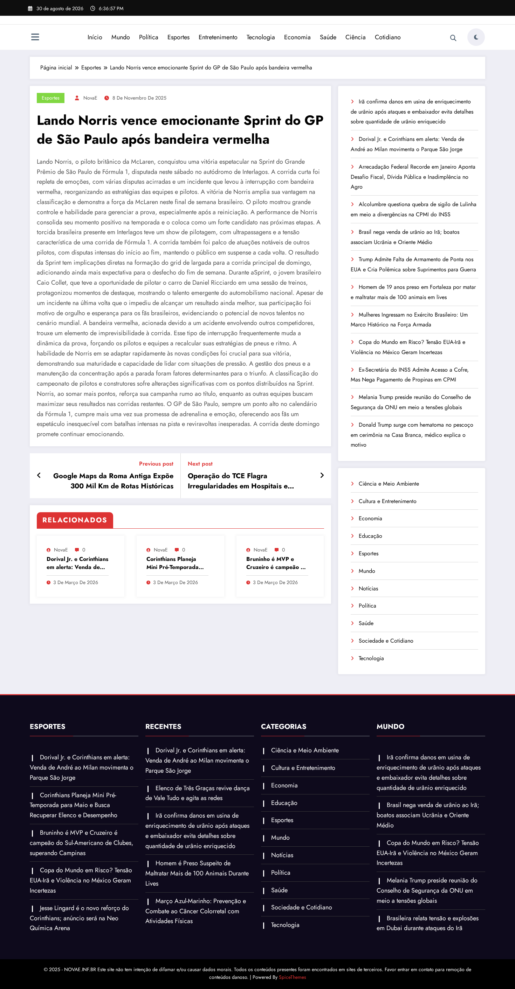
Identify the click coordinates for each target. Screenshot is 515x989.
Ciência (355, 37)
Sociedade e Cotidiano (386, 641)
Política (148, 37)
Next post (200, 463)
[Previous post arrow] (39, 475)
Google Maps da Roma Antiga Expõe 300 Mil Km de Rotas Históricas (113, 481)
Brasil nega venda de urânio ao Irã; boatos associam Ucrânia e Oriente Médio (428, 815)
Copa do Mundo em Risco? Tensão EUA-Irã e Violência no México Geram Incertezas (81, 880)
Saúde (328, 37)
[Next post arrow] (322, 475)
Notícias (368, 588)
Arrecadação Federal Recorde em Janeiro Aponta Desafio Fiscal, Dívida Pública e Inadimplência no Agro (413, 177)
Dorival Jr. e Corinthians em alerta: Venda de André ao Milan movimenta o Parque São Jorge (77, 563)
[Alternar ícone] (35, 38)
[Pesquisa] (453, 38)
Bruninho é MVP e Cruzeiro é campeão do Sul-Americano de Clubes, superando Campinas (276, 563)
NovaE (90, 97)
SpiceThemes (292, 977)
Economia (297, 37)
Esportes (178, 37)
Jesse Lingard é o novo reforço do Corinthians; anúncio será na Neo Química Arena (79, 918)
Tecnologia (261, 37)
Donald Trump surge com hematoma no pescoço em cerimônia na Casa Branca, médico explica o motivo (412, 435)
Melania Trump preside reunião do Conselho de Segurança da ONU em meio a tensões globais (427, 890)
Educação (370, 536)
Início (95, 37)
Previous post (156, 463)
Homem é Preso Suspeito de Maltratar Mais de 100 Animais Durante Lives (197, 873)
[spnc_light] (476, 37)
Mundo (120, 37)
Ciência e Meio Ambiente (389, 484)
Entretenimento (218, 37)
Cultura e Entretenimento (388, 501)
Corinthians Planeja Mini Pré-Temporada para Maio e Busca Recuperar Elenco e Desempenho (172, 563)
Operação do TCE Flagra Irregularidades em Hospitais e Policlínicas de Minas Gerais (238, 481)
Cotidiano (388, 37)
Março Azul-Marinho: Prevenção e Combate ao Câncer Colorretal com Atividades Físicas (195, 911)
